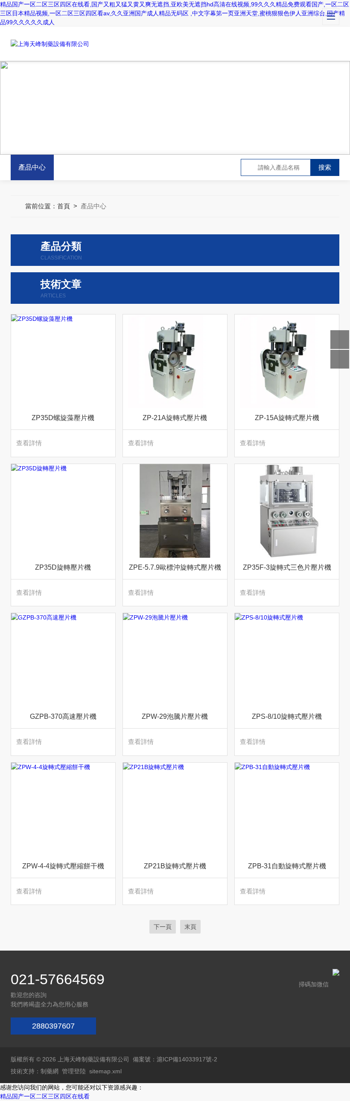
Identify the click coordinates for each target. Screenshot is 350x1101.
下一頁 (163, 926)
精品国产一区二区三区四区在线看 (45, 1096)
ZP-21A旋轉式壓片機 (175, 417)
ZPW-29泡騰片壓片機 (175, 716)
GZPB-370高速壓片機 (63, 716)
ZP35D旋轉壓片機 (63, 567)
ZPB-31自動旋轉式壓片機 (287, 866)
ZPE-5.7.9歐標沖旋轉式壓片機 (175, 567)
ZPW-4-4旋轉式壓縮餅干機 (63, 866)
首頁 (63, 206)
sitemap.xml (105, 1071)
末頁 (190, 926)
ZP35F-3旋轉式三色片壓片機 (287, 567)
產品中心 (32, 167)
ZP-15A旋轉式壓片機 (287, 417)
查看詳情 (29, 443)
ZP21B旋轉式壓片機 (175, 866)
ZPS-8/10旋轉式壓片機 (287, 716)
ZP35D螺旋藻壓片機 (63, 417)
